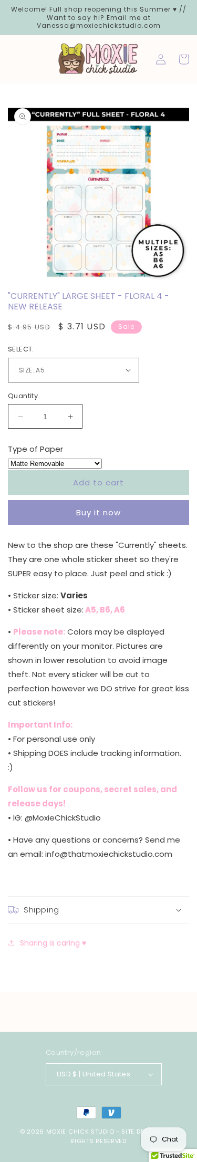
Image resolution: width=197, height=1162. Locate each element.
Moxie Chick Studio (80, 1131)
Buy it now (98, 512)
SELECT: (21, 349)
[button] (98, 910)
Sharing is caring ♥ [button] (53, 943)
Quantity (23, 396)
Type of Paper (35, 448)
